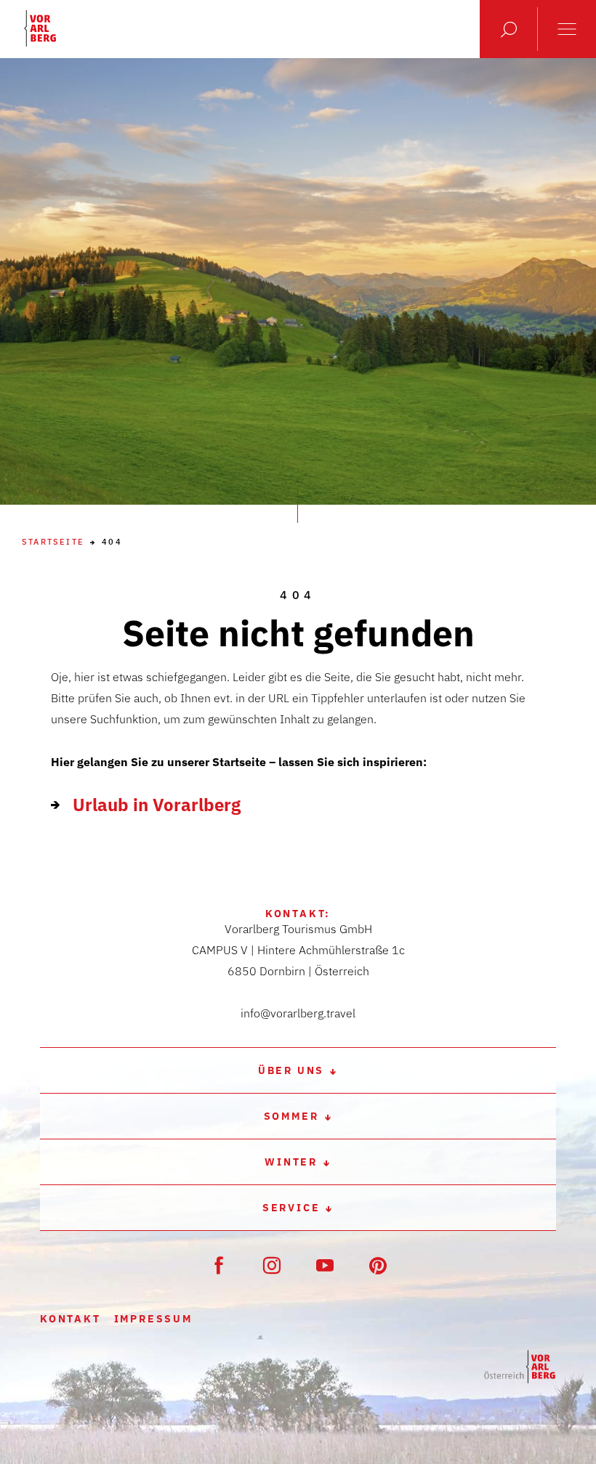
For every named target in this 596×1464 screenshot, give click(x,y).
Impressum (153, 1318)
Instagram (271, 1265)
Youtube (324, 1265)
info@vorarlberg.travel (298, 1013)
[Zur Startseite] (519, 1367)
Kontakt (70, 1318)
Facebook (218, 1265)
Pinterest (377, 1265)
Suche (509, 29)
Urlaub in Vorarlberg (157, 804)
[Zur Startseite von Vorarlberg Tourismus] (40, 28)
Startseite (53, 542)
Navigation (567, 29)
